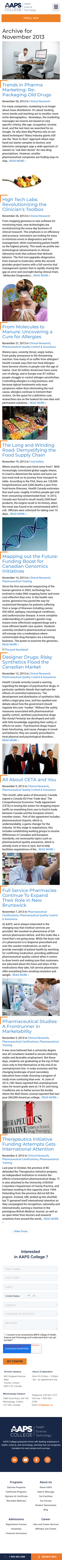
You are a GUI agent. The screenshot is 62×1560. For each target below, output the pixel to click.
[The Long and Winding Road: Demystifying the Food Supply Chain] (24, 422)
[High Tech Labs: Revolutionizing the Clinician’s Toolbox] (24, 178)
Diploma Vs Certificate (16, 1496)
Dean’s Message (45, 1491)
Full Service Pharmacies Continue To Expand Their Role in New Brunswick (29, 898)
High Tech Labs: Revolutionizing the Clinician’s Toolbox (24, 204)
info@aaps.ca (45, 1405)
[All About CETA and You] (31, 758)
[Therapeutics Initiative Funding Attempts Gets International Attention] (27, 1117)
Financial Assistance (16, 1533)
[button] (56, 7)
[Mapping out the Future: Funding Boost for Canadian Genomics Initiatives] (24, 533)
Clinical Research (39, 101)
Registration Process (16, 1524)
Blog (45, 1509)
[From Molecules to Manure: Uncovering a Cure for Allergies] (24, 299)
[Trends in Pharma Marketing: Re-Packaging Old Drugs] (31, 60)
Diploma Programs (16, 1487)
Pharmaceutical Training (17, 581)
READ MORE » (17, 160)
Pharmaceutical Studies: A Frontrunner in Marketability (29, 1026)
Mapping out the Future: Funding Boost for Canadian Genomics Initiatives (30, 564)
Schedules (16, 1528)
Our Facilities (46, 1496)
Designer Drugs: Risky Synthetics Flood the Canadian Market (27, 662)
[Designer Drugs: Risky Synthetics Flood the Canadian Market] (15, 649)
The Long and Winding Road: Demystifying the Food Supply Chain (29, 450)
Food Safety (36, 461)
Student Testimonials (45, 1505)
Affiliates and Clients (45, 1528)
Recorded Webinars (16, 1500)
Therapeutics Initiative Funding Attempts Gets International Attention (29, 1144)
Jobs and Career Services (46, 1524)
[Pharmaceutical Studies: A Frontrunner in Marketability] (31, 997)
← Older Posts (19, 1231)
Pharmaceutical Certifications (20, 1041)
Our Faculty (46, 1500)
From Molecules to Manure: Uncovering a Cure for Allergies (27, 331)
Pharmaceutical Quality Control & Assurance (29, 346)
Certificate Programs (16, 1491)
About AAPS (46, 1487)
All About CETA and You (29, 779)
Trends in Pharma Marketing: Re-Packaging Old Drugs (26, 89)
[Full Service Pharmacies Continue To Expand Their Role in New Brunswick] (31, 868)
